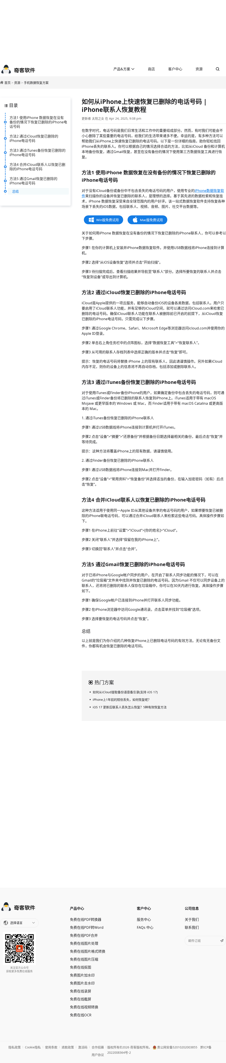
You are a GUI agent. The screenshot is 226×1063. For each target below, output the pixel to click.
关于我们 (192, 919)
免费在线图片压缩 (84, 959)
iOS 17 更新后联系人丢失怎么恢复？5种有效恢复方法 (130, 707)
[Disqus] (154, 803)
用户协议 (98, 1055)
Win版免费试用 (107, 220)
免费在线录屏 (80, 991)
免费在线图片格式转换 (87, 951)
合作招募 (98, 1047)
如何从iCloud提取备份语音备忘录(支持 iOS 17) (125, 692)
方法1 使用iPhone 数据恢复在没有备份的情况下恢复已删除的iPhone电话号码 (38, 122)
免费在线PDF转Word (87, 927)
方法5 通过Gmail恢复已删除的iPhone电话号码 (33, 181)
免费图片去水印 (82, 983)
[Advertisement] (113, 31)
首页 (7, 82)
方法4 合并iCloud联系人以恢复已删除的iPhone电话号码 (37, 166)
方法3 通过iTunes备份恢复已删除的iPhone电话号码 (37, 152)
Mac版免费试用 (151, 220)
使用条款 (51, 1047)
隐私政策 (14, 1047)
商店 (151, 69)
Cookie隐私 (33, 1047)
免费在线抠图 (80, 967)
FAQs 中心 (145, 927)
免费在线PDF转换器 (85, 919)
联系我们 (192, 927)
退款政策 (68, 1047)
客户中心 (175, 69)
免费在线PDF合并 (84, 935)
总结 (15, 191)
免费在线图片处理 (84, 943)
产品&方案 (122, 69)
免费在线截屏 (80, 999)
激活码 (82, 1047)
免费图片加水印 (82, 975)
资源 (199, 69)
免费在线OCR (80, 1015)
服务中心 (144, 919)
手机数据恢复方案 (36, 82)
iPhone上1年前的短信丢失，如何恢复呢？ (122, 699)
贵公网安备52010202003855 (176, 1047)
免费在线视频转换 (84, 1007)
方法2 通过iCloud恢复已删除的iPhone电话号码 (33, 138)
